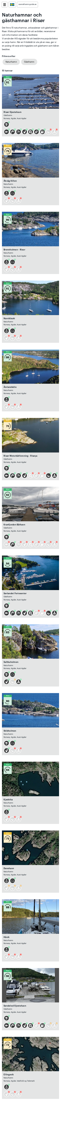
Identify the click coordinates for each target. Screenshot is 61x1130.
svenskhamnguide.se (27, 4)
